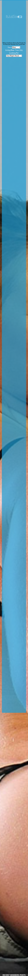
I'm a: (10, 47)
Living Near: (10, 50)
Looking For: (14, 53)
